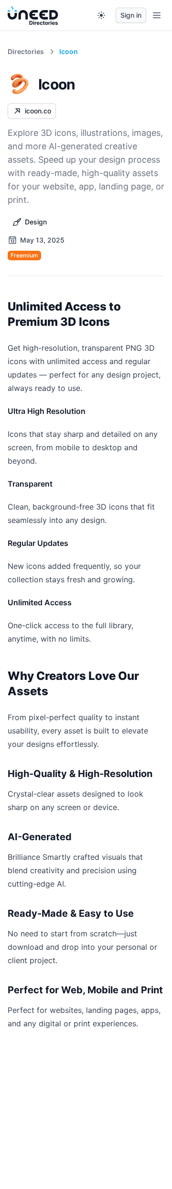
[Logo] (33, 15)
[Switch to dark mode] (101, 15)
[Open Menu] (156, 15)
